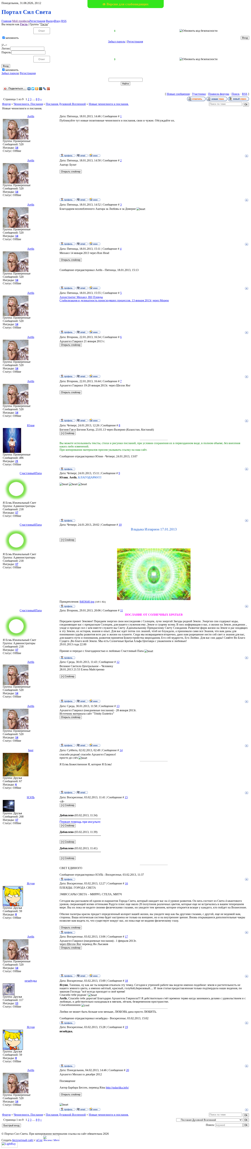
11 (121, 610)
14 (121, 750)
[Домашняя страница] (94, 155)
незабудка (31, 980)
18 (126, 980)
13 (117, 706)
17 (126, 936)
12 (117, 661)
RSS (64, 21)
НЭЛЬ (31, 797)
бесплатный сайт (22, 1140)
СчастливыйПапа (31, 473)
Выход (50, 21)
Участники (199, 93)
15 (126, 797)
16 (126, 883)
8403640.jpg (87, 601)
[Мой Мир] (41, 88)
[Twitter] (33, 88)
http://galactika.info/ (117, 1087)
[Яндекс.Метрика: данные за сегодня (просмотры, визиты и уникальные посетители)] (51, 1138)
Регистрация (37, 21)
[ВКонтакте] (29, 88)
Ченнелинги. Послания (28, 104)
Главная (6, 21)
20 (127, 1070)
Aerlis (30, 116)
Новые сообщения (178, 93)
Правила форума (218, 93)
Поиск (236, 93)
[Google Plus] (48, 88)
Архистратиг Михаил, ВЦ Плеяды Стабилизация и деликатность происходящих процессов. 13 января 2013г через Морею (114, 299)
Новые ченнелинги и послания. (109, 104)
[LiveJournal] (44, 88)
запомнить (12, 37)
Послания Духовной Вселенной (66, 104)
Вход (57, 21)
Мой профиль (20, 21)
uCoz (39, 1140)
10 (120, 524)
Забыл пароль (116, 41)
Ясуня (31, 883)
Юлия (30, 425)
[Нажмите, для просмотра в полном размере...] (154, 599)
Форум (6, 104)
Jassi (30, 750)
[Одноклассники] (37, 88)
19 (126, 1027)
